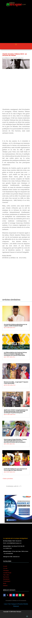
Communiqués (6, 581)
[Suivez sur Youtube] (23, 595)
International (6, 579)
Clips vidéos (6, 575)
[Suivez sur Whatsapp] (20, 595)
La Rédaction (7, 58)
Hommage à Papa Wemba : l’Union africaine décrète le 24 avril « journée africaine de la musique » (15, 440)
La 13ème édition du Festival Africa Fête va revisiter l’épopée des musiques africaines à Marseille (15, 354)
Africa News (20, 58)
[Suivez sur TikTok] (17, 595)
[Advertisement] (16, 26)
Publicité (5, 585)
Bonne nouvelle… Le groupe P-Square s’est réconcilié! (16, 382)
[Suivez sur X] (7, 595)
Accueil (5, 566)
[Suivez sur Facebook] (4, 595)
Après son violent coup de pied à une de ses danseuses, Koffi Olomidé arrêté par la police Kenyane (16, 411)
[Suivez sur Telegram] (14, 595)
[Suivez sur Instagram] (10, 595)
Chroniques (6, 570)
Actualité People (7, 572)
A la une (5, 568)
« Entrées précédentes (7, 478)
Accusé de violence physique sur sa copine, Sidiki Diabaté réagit (15, 325)
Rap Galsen (6, 577)
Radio (4, 583)
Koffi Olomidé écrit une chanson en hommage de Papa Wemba (15, 469)
